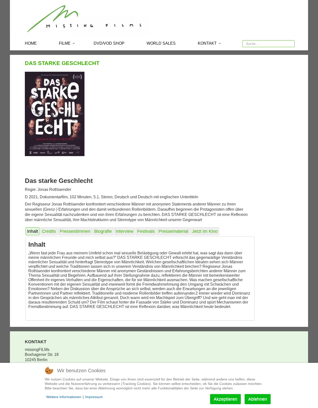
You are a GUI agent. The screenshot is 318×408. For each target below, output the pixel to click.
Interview (124, 231)
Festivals (146, 231)
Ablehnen (257, 399)
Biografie (103, 231)
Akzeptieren (225, 399)
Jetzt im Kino (205, 231)
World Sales (161, 43)
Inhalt (32, 231)
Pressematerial (173, 231)
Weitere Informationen (63, 397)
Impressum (94, 397)
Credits (49, 231)
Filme (65, 43)
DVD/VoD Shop (109, 43)
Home (31, 43)
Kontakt (207, 43)
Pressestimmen (75, 231)
